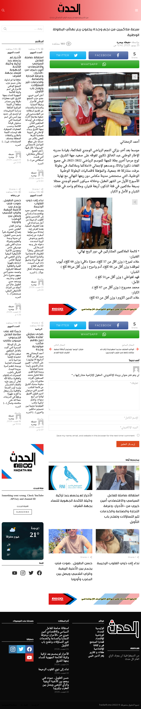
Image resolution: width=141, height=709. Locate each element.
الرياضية (38, 329)
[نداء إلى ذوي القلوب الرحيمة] (117, 541)
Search (5, 29)
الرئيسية (99, 628)
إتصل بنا (24, 705)
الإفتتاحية (99, 649)
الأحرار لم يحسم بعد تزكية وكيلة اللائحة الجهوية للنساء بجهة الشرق (71, 500)
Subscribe (22, 512)
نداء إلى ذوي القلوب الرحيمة (118, 562)
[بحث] (3, 10)
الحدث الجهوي (36, 52)
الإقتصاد (99, 638)
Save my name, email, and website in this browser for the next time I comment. (95, 435)
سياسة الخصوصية (9, 705)
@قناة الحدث (22, 506)
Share (135, 77)
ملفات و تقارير (97, 652)
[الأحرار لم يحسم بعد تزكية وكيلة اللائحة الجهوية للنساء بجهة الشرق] (70, 478)
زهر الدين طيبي (96, 655)
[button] (7, 549)
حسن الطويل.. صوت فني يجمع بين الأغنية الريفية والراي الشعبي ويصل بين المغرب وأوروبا (73, 570)
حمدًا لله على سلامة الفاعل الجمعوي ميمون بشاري (12, 335)
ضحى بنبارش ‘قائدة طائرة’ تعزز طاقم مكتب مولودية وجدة (35, 341)
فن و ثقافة (15, 195)
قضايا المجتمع (97, 642)
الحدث (100, 631)
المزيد (41, 163)
